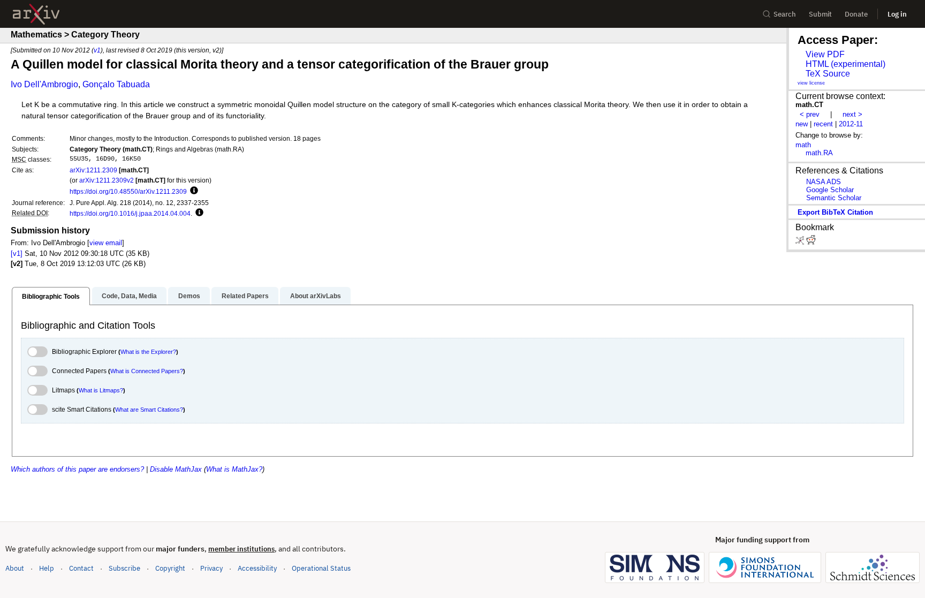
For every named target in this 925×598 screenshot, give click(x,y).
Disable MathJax (176, 469)
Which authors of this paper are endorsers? (77, 469)
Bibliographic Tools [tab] (51, 296)
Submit (820, 14)
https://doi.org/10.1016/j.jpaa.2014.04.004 (130, 213)
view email (105, 243)
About (14, 568)
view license (811, 83)
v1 (97, 50)
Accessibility (257, 568)
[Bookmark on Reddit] (811, 242)
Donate (856, 14)
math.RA (819, 153)
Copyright (170, 568)
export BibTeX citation (835, 212)
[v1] (16, 253)
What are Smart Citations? (149, 409)
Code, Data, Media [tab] (129, 296)
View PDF (825, 54)
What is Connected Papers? (146, 371)
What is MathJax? (234, 469)
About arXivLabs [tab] (315, 296)
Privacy (211, 568)
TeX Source (828, 73)
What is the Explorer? (148, 352)
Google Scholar (830, 190)
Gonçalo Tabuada (116, 84)
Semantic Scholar (833, 198)
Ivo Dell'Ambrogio (44, 84)
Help (46, 568)
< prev (810, 114)
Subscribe (124, 568)
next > (852, 114)
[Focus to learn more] (192, 191)
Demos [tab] (189, 296)
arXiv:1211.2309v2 (106, 180)
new (801, 124)
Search (785, 14)
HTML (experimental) (845, 64)
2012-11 (851, 124)
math (803, 145)
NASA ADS (823, 182)
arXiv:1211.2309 (93, 169)
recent (823, 124)
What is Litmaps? (101, 390)
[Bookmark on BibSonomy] (800, 242)
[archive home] (36, 14)
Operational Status (321, 568)
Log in (897, 14)
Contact (81, 568)
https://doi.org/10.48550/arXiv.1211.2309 (128, 191)
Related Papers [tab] (245, 296)
